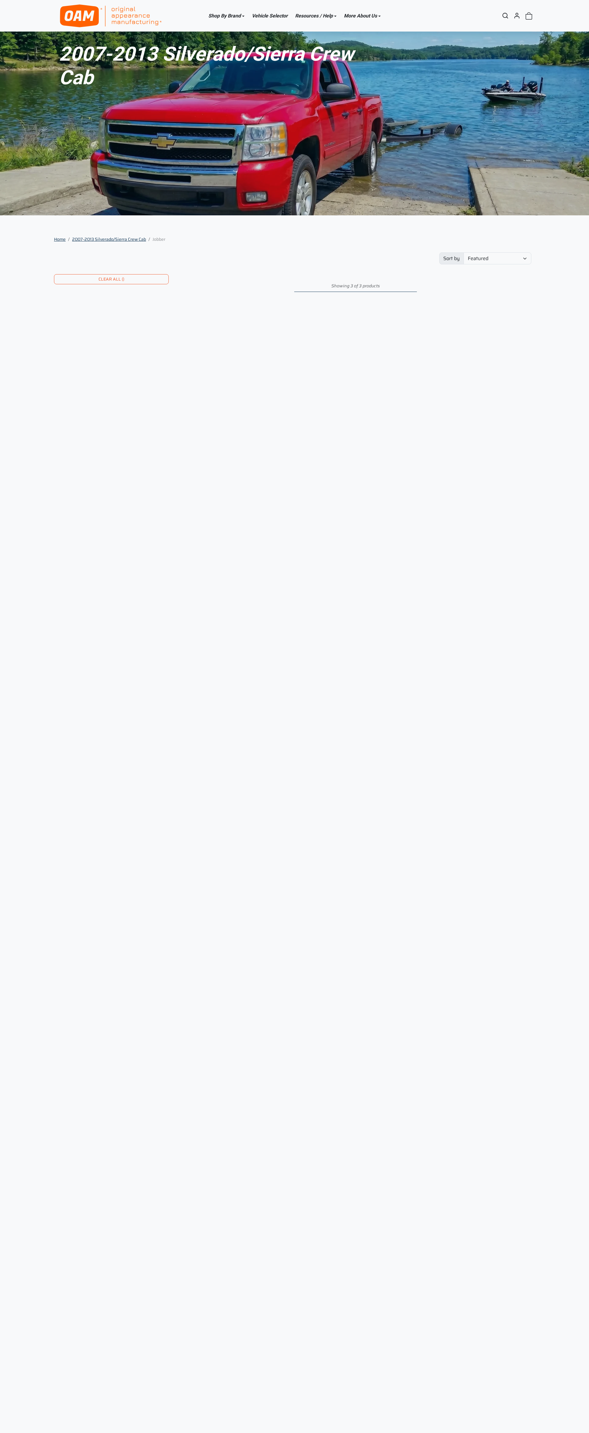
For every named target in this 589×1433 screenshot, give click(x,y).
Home (60, 239)
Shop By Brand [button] (224, 16)
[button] (505, 15)
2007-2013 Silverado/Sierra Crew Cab (109, 239)
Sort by (451, 258)
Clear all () (111, 279)
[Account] (517, 15)
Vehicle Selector (270, 16)
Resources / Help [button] (314, 16)
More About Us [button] (360, 16)
